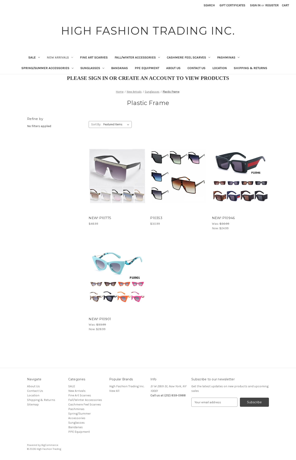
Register (272, 5)
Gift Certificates (232, 5)
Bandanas (119, 68)
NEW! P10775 (100, 218)
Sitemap (33, 404)
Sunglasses (90, 68)
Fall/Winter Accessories (135, 57)
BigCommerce (49, 445)
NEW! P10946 (223, 218)
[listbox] (117, 124)
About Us (173, 68)
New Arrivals (58, 57)
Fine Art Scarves (94, 57)
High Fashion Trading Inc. (126, 386)
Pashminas (226, 57)
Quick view (116, 168)
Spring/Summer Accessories (45, 68)
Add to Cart (117, 183)
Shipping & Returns (250, 68)
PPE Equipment (147, 68)
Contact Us (196, 68)
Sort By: (96, 124)
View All (114, 391)
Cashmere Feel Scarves (186, 57)
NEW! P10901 (100, 319)
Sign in (255, 5)
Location (219, 68)
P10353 (156, 218)
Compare (116, 176)
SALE (32, 57)
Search (209, 5)
